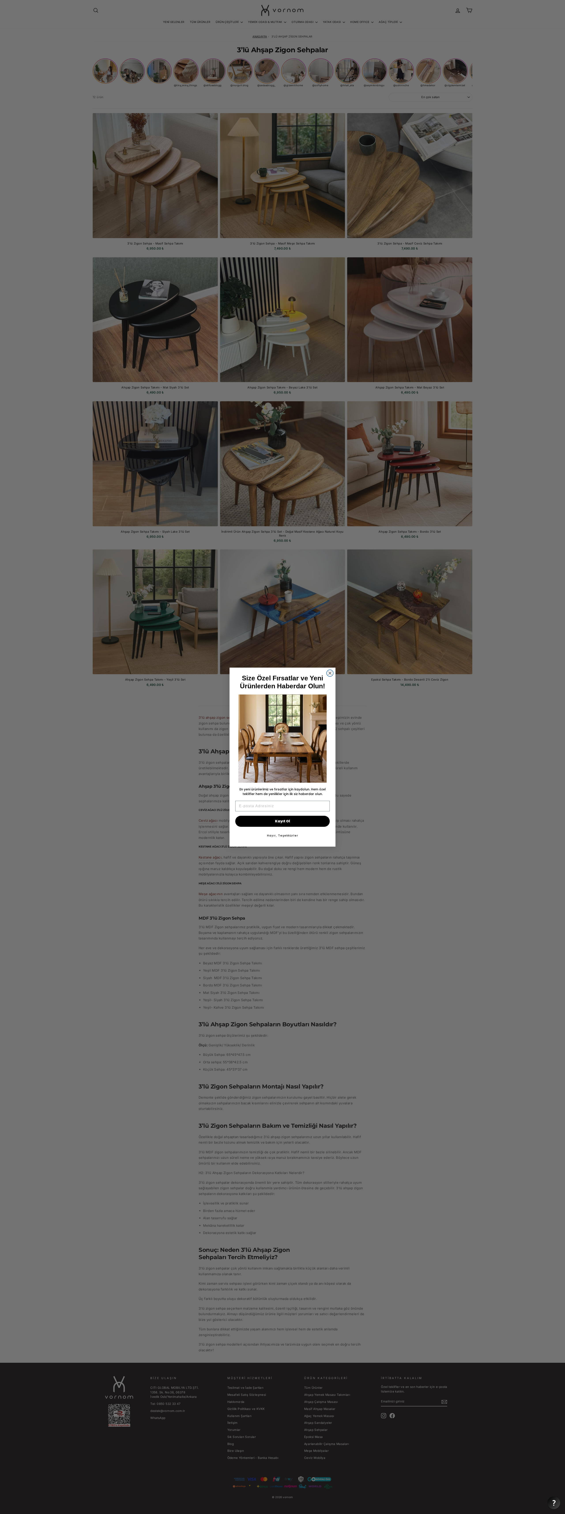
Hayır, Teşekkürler (282, 835)
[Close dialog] (330, 673)
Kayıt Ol (282, 821)
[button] (553, 1502)
